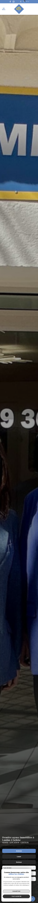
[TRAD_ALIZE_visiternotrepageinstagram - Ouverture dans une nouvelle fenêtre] (13, 2)
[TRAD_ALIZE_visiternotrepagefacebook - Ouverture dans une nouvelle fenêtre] (10, 2)
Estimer (19, 862)
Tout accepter (16, 896)
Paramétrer (16, 891)
